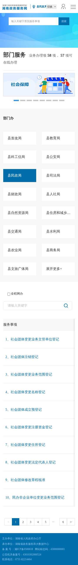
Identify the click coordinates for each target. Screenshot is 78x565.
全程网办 (17, 293)
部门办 (8, 118)
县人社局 (53, 194)
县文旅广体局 (18, 269)
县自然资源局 (18, 213)
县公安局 (53, 157)
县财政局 (14, 194)
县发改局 (14, 138)
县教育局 (53, 138)
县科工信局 (16, 157)
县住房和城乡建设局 (60, 213)
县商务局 (53, 250)
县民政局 (14, 175)
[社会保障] (39, 84)
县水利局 (53, 231)
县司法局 (53, 175)
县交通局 (14, 231)
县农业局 (14, 250)
